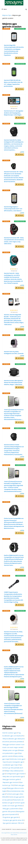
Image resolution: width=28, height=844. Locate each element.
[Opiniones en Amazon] (14, 106)
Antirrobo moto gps (17, 759)
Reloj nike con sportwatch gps (13, 776)
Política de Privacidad (21, 832)
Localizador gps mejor (10, 765)
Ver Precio (20, 58)
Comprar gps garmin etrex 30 (13, 820)
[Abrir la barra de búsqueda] (26, 9)
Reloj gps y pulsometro (11, 809)
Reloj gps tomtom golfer (11, 779)
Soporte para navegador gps (13, 762)
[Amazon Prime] (22, 152)
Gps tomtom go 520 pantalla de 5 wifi (12, 768)
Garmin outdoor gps (9, 733)
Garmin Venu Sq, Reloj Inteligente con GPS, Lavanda (13, 352)
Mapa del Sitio (14, 834)
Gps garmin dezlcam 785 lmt (13, 823)
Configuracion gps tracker (15, 774)
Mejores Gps (6, 15)
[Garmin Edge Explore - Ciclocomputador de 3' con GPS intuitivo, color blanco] (14, 198)
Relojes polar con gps (10, 750)
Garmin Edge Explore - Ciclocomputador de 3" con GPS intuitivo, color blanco (13, 209)
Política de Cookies (11, 832)
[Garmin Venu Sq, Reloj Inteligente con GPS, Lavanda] (14, 343)
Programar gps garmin (11, 817)
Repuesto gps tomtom (11, 782)
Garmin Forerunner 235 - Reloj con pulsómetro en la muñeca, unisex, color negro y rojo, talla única (14, 241)
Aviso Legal (4, 832)
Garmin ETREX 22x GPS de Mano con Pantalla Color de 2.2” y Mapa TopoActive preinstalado (13, 83)
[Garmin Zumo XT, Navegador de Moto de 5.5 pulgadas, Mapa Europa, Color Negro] (14, 100)
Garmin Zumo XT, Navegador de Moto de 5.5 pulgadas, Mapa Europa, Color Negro (13, 113)
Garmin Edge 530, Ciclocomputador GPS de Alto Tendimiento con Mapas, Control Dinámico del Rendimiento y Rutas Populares (14, 50)
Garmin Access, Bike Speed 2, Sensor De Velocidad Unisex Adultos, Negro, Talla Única (13, 382)
